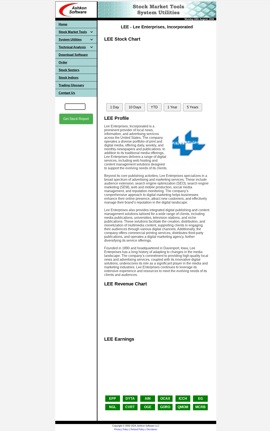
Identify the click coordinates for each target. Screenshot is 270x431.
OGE (147, 407)
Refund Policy (138, 429)
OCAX (165, 398)
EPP (112, 398)
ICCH (183, 398)
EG (200, 398)
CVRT (130, 407)
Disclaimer (152, 429)
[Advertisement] (76, 190)
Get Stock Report (76, 119)
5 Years (192, 107)
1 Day (114, 107)
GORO (165, 407)
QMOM (183, 407)
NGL (112, 407)
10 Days (135, 107)
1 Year (172, 107)
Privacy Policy (121, 429)
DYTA (130, 398)
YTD (154, 107)
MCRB (200, 407)
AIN (148, 398)
